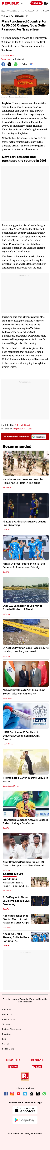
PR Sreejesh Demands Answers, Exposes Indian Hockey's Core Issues (25, 821)
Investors (6, 1034)
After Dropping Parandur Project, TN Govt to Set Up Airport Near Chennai (23, 863)
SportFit (6, 530)
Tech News (7, 927)
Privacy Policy (8, 1019)
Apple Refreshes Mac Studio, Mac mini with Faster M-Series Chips (16, 919)
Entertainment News (11, 786)
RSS (4, 1039)
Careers (5, 1044)
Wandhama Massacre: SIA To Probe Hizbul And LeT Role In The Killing (23, 481)
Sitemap (6, 1024)
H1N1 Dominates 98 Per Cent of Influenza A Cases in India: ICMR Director (21, 736)
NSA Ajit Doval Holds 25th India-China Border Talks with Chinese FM (24, 691)
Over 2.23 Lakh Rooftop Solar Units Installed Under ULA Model (22, 607)
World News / (14, 11)
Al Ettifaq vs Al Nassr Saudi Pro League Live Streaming (24, 523)
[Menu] (46, 3)
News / (4, 11)
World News (6, 59)
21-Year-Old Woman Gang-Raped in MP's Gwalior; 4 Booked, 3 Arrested (25, 649)
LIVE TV (37, 3)
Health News (8, 744)
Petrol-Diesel (8, 1049)
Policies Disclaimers (11, 1029)
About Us (6, 1009)
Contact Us (7, 1014)
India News (7, 488)
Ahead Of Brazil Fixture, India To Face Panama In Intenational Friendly (24, 565)
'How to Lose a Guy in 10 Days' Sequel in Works (25, 779)
